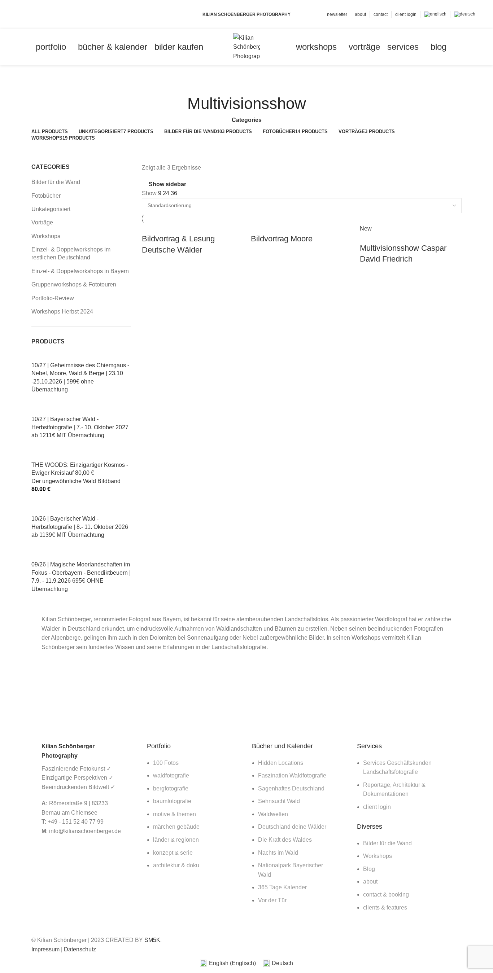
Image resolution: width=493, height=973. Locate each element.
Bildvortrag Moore (282, 238)
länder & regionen (176, 840)
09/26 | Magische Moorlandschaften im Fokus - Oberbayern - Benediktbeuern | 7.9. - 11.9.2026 (81, 576)
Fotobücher (46, 196)
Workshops (45, 236)
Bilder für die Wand (55, 182)
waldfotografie (171, 775)
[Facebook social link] (22, 14)
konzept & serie (173, 853)
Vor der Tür (272, 900)
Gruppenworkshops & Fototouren (73, 284)
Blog (369, 869)
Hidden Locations (280, 763)
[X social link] (30, 14)
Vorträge (42, 222)
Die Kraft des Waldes (285, 840)
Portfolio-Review (52, 298)
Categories (247, 120)
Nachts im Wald (278, 853)
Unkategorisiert (50, 209)
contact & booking (386, 894)
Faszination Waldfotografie (292, 775)
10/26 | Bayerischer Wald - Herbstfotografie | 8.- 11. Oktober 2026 (79, 527)
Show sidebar (167, 184)
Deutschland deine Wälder (292, 827)
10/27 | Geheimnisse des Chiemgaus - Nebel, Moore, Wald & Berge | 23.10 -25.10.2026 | (80, 377)
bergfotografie (170, 788)
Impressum (45, 949)
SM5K (152, 940)
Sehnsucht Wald (279, 801)
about (370, 881)
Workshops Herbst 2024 (62, 311)
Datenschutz (80, 949)
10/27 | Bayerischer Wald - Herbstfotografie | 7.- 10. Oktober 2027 (79, 427)
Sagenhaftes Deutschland (291, 788)
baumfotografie (172, 801)
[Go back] (246, 82)
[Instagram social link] (38, 14)
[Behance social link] (47, 14)
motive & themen (174, 814)
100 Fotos (166, 763)
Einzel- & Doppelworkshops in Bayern (80, 271)
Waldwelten (273, 814)
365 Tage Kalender (282, 887)
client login (377, 807)
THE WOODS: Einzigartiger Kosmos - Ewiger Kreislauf (79, 473)
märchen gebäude (176, 827)
